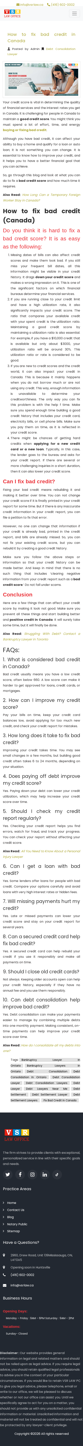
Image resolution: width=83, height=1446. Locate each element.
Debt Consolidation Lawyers (46, 1083)
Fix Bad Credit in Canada (60, 1100)
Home (11, 1203)
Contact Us (15, 1210)
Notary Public (17, 1224)
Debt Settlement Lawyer (49, 1095)
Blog (10, 1217)
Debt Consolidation (47, 1071)
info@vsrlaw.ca (31, 5)
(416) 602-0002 (62, 5)
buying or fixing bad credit (25, 130)
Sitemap (13, 1231)
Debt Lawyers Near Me (46, 1089)
